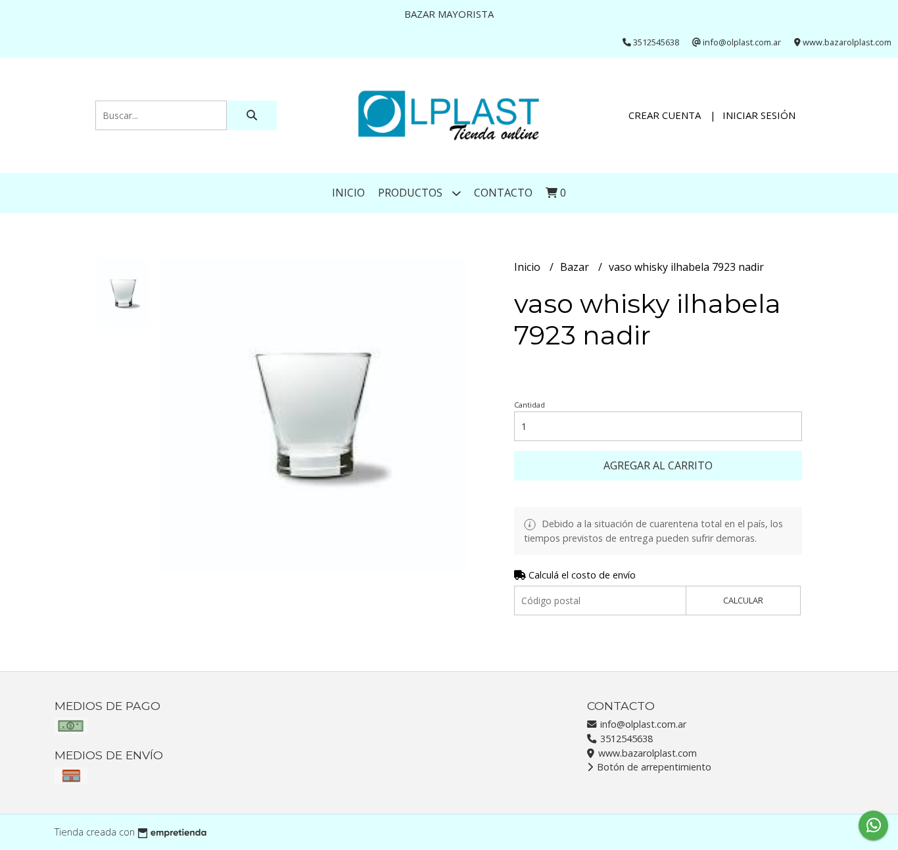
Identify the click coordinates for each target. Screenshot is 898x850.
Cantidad (529, 405)
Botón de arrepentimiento (652, 767)
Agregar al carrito (658, 465)
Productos (411, 192)
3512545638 (625, 738)
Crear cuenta (664, 115)
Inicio (348, 192)
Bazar (576, 267)
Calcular (743, 600)
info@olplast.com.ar (642, 724)
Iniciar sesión (758, 115)
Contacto (503, 192)
